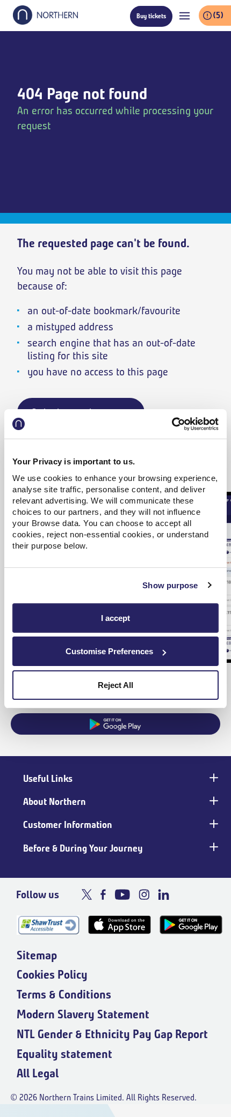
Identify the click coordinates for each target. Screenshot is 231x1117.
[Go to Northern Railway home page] (45, 21)
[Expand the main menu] (184, 16)
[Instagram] (144, 894)
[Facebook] (103, 894)
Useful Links (48, 779)
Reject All (115, 685)
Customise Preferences (109, 651)
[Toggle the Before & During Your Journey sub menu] (212, 847)
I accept (115, 618)
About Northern (54, 802)
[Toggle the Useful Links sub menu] (212, 777)
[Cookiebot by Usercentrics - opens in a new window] (172, 424)
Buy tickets (151, 16)
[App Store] (119, 924)
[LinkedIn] (163, 894)
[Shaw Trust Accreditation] (48, 924)
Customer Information (67, 825)
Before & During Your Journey (83, 848)
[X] (87, 894)
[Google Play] (191, 924)
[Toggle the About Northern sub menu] (212, 800)
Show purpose (170, 585)
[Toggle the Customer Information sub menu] (212, 823)
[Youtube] (122, 894)
